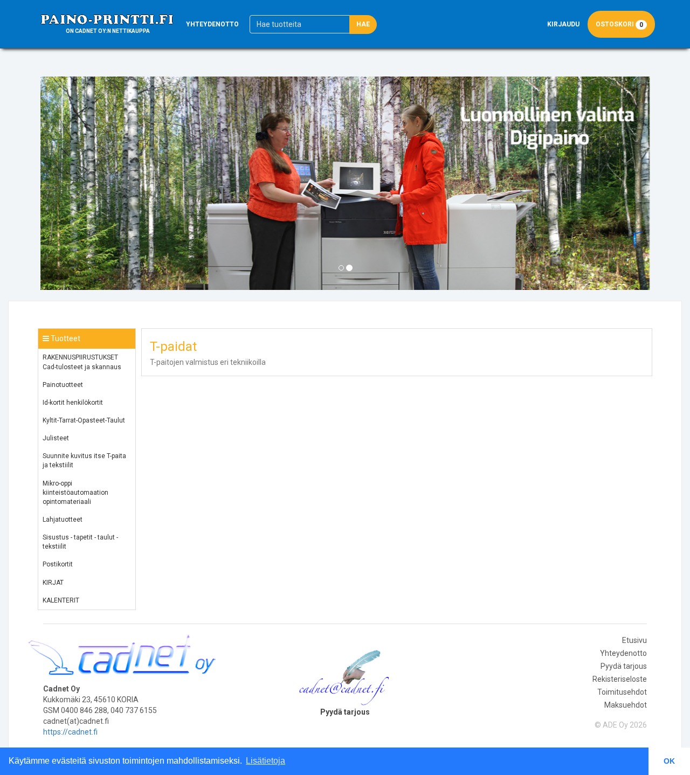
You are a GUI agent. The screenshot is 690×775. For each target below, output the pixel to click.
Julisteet (56, 438)
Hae (363, 24)
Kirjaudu (563, 24)
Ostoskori (619, 24)
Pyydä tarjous (624, 666)
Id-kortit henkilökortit (73, 402)
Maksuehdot (625, 705)
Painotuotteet (63, 385)
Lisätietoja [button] (265, 760)
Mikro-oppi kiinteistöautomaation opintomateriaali (75, 493)
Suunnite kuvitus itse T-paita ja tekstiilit (84, 460)
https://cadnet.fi (70, 732)
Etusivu (634, 640)
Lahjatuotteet (62, 519)
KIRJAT (53, 582)
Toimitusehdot (622, 692)
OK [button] (669, 761)
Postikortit (58, 564)
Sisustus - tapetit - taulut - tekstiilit (80, 542)
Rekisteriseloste (619, 679)
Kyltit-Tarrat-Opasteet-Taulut (84, 420)
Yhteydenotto (212, 24)
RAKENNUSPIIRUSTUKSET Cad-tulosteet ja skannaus (82, 362)
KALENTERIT (61, 600)
